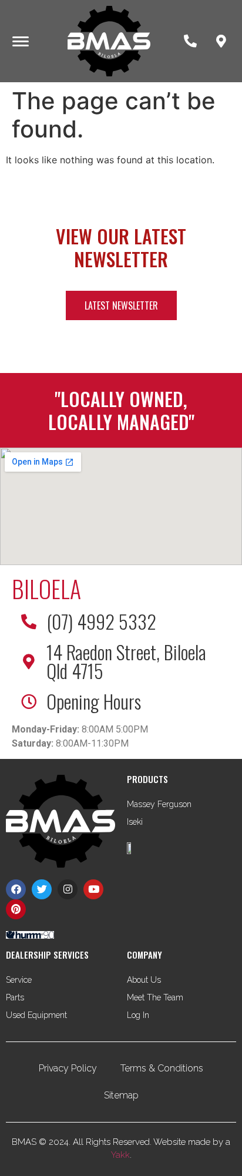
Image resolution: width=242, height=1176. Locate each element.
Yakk (120, 1155)
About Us (144, 980)
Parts (15, 997)
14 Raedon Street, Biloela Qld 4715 (126, 661)
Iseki (135, 821)
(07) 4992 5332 (101, 621)
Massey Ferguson (159, 804)
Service (19, 980)
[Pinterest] (16, 909)
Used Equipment (36, 1015)
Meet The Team (155, 997)
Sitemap (121, 1095)
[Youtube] (93, 889)
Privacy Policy (68, 1068)
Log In (138, 1015)
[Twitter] (42, 889)
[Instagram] (68, 889)
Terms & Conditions (161, 1068)
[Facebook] (16, 889)
